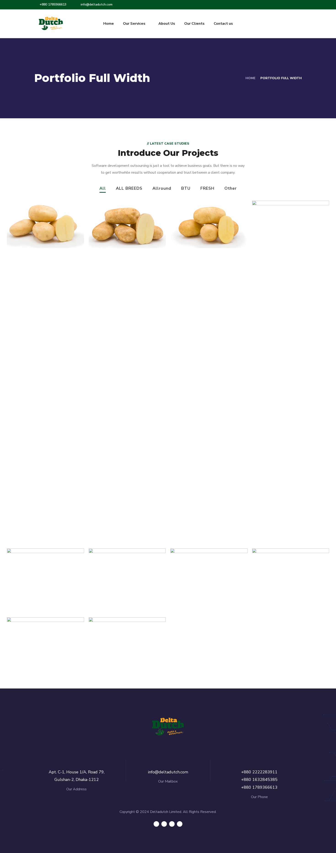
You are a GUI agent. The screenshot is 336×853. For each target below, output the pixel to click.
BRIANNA (29, 230)
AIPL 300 (29, 594)
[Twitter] (156, 824)
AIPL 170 (110, 594)
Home (108, 23)
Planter (109, 663)
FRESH (207, 188)
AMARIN (273, 525)
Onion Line (277, 594)
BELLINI (109, 230)
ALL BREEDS (129, 188)
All (102, 188)
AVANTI (190, 230)
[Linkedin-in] (172, 824)
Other (230, 188)
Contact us (223, 23)
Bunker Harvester (42, 663)
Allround (161, 188)
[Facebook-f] (164, 824)
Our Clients (194, 23)
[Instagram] (179, 824)
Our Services (134, 23)
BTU (185, 188)
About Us (166, 23)
